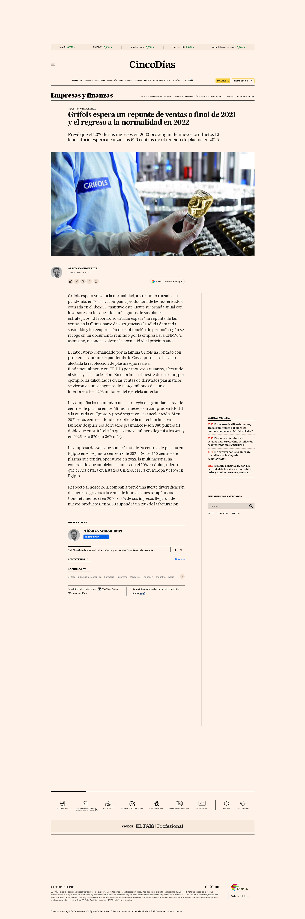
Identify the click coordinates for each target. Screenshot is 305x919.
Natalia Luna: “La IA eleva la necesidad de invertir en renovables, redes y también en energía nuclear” (230, 469)
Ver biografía (92, 537)
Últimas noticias (161, 80)
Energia (177, 96)
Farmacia (109, 576)
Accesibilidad (137, 911)
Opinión (176, 80)
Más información (77, 593)
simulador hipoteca (85, 808)
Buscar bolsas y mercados (225, 496)
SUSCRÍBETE (223, 81)
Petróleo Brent (137, 47)
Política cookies (78, 911)
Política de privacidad (120, 911)
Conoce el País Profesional (153, 826)
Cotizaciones (125, 80)
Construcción (191, 96)
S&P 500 (97, 47)
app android (243, 808)
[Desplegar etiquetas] (182, 576)
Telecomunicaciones (160, 96)
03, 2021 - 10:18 (79, 272)
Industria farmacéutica (89, 576)
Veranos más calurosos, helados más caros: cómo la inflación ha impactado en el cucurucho (230, 442)
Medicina (135, 576)
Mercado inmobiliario (212, 96)
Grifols (71, 576)
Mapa (147, 911)
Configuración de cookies (98, 911)
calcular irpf (62, 808)
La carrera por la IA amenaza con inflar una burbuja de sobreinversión (229, 455)
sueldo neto (108, 808)
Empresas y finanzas (82, 80)
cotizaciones (202, 808)
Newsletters (161, 911)
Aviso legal (65, 911)
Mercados (100, 80)
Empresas (122, 576)
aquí (142, 593)
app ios (226, 808)
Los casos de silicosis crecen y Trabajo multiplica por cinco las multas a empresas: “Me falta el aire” (230, 428)
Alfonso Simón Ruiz (82, 268)
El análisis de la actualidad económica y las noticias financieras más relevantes (113, 550)
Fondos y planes (142, 80)
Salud (171, 576)
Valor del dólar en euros (223, 47)
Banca (144, 96)
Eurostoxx (223, 513)
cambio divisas (156, 808)
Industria (161, 576)
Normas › (180, 559)
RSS (153, 911)
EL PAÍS (187, 79)
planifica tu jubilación (132, 808)
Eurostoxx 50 (178, 47)
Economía (112, 80)
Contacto (55, 911)
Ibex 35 (62, 47)
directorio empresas (179, 808)
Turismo (230, 96)
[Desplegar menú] (53, 64)
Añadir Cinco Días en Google (169, 281)
